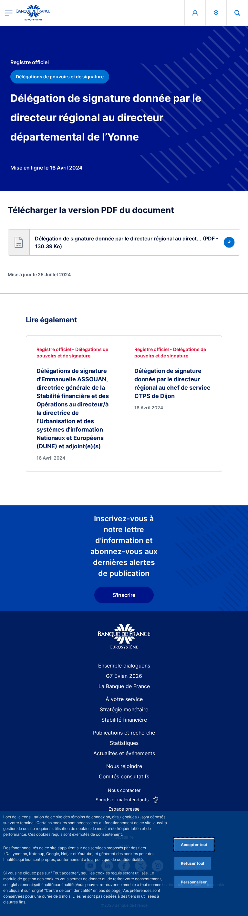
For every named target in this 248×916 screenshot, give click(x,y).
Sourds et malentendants (122, 799)
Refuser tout (192, 863)
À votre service (124, 699)
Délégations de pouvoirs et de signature (60, 76)
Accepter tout (194, 844)
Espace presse (124, 809)
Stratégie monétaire (124, 709)
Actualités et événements (124, 753)
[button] (237, 12)
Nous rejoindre (124, 766)
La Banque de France (124, 686)
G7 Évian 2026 (124, 676)
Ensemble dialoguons (124, 665)
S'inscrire (124, 595)
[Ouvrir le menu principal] (9, 13)
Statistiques (124, 743)
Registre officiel (29, 62)
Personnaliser (194, 882)
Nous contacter (124, 790)
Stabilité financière (124, 719)
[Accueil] (124, 636)
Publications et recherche (124, 732)
